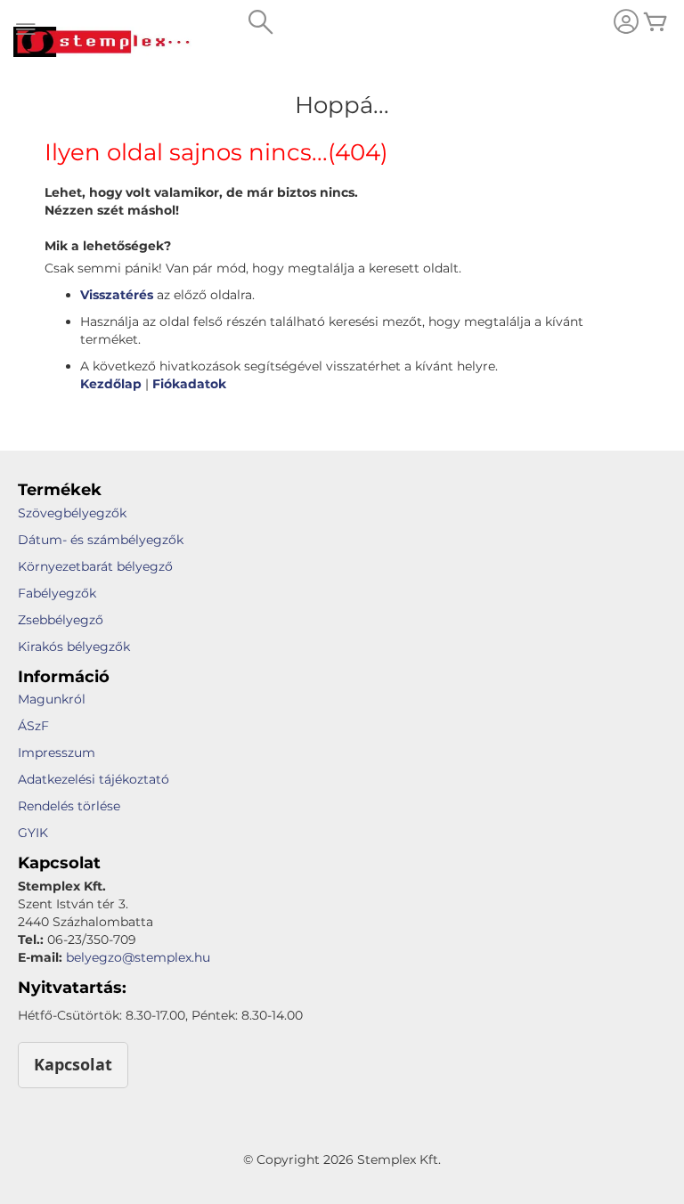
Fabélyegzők (57, 593)
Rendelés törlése (69, 806)
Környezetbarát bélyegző (95, 566)
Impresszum (56, 752)
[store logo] (102, 42)
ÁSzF (33, 726)
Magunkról (52, 699)
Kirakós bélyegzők (74, 647)
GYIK (33, 833)
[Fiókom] (626, 23)
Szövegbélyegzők (72, 513)
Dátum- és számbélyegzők (100, 540)
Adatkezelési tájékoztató (93, 779)
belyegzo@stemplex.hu (138, 957)
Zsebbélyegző (60, 620)
